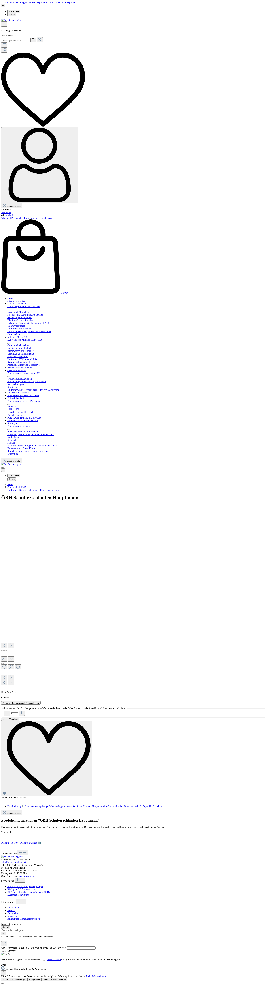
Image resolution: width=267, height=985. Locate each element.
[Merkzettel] (43, 125)
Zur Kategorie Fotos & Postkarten (23, 401)
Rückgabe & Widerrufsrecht (21, 889)
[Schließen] (2, 983)
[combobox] (15, 40)
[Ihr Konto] (39, 165)
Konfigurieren (34, 979)
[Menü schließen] (8, 343)
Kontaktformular (26, 876)
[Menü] (4, 24)
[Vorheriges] (4, 645)
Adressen (35, 218)
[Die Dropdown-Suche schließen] (40, 39)
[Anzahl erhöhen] (22, 713)
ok (3, 933)
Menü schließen (14, 206)
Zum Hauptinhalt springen (14, 2)
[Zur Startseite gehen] (12, 20)
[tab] (84, 806)
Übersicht (6, 218)
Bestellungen (46, 218)
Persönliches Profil (20, 218)
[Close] (2, 663)
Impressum (12, 916)
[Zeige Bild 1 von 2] (2, 650)
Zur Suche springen (37, 2)
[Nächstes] (11, 645)
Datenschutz (13, 913)
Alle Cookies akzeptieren (54, 979)
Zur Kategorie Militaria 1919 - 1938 (24, 339)
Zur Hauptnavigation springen (62, 2)
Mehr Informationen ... (97, 976)
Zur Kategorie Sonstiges (19, 426)
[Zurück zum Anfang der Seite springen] (3, 972)
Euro (12, 14)
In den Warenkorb (10, 719)
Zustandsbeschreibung (18, 894)
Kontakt (11, 910)
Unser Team (13, 907)
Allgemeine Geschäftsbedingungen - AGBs (28, 892)
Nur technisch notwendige (13, 979)
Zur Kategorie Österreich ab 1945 (23, 373)
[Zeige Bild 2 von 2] (5, 650)
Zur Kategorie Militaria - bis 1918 (23, 306)
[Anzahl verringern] (7, 713)
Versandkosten (54, 959)
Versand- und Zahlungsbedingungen (25, 886)
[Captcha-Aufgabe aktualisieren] (4, 943)
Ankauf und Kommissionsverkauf (23, 918)
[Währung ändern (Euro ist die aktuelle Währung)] (3, 5)
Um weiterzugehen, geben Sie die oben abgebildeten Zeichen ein (33, 948)
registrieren (11, 215)
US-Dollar (14, 11)
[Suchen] (33, 40)
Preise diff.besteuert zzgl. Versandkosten (20, 703)
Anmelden (6, 212)
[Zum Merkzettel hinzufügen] (46, 758)
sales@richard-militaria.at (13, 862)
